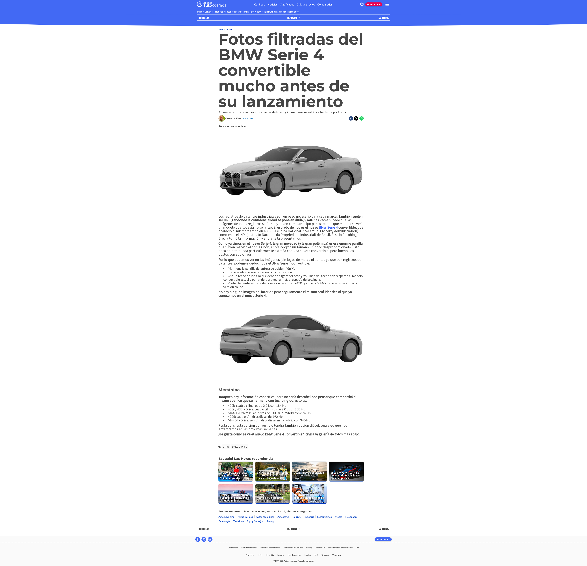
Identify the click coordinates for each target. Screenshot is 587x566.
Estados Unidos (294, 555)
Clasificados (287, 4)
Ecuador (280, 555)
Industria (309, 516)
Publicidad (320, 547)
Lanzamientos (324, 516)
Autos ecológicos (265, 516)
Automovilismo (226, 516)
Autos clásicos (245, 516)
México (308, 555)
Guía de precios (306, 4)
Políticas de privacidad (293, 547)
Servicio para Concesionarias (340, 547)
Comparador (324, 4)
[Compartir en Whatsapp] (361, 118)
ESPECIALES (293, 18)
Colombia (270, 555)
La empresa (233, 547)
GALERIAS (383, 18)
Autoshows (283, 516)
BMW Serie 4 (238, 126)
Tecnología (224, 521)
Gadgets (296, 516)
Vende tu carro (373, 4)
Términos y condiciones (270, 547)
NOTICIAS (203, 18)
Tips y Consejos (255, 521)
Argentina (250, 555)
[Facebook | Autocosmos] (197, 539)
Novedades (225, 29)
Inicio (200, 11)
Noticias (272, 4)
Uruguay (325, 555)
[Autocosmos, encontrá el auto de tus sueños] (211, 4)
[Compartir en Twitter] (356, 118)
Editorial (209, 11)
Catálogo (259, 4)
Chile (260, 555)
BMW (226, 126)
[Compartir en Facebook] (351, 118)
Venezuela (336, 555)
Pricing (309, 547)
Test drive (238, 521)
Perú (316, 555)
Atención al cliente (249, 547)
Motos (338, 516)
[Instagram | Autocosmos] (210, 539)
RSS (357, 547)
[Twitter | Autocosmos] (203, 539)
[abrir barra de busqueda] (362, 4)
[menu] (387, 4)
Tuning (270, 521)
